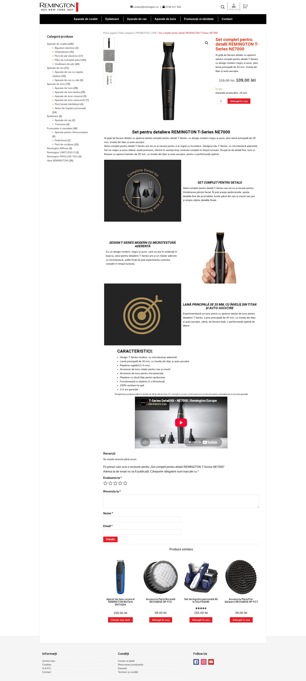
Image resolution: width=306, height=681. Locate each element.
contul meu (233, 9)
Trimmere (60, 124)
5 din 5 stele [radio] (125, 483)
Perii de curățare (64, 144)
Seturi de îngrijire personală (70, 108)
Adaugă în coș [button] (160, 619)
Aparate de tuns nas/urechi (70, 100)
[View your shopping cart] (254, 7)
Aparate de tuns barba (67, 92)
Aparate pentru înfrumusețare (71, 132)
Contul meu (48, 660)
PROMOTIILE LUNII (146, 33)
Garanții (122, 668)
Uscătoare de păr (64, 64)
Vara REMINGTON (57, 160)
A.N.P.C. (47, 668)
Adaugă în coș (239, 101)
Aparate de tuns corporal (69, 96)
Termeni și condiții (128, 672)
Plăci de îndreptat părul (68, 60)
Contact (46, 672)
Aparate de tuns (56, 84)
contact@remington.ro (146, 6)
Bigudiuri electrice (65, 47)
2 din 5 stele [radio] (110, 483)
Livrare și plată (126, 660)
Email (107, 526)
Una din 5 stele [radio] (105, 483)
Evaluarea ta (112, 477)
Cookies (46, 664)
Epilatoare (52, 116)
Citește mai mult (120, 619)
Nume (108, 513)
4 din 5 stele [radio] (120, 483)
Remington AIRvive (57, 148)
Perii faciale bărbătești (67, 104)
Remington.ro (60, 7)
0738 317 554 (173, 6)
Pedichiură (61, 140)
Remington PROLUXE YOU (62, 156)
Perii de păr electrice (66, 55)
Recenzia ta (112, 491)
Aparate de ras (55, 67)
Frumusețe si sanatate (59, 128)
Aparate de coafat (57, 43)
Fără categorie (126, 33)
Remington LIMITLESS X (61, 152)
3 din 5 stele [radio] (115, 483)
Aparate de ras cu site (67, 80)
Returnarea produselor (130, 664)
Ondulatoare (62, 51)
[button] (206, 43)
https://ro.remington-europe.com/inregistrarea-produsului (187, 394)
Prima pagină (110, 33)
